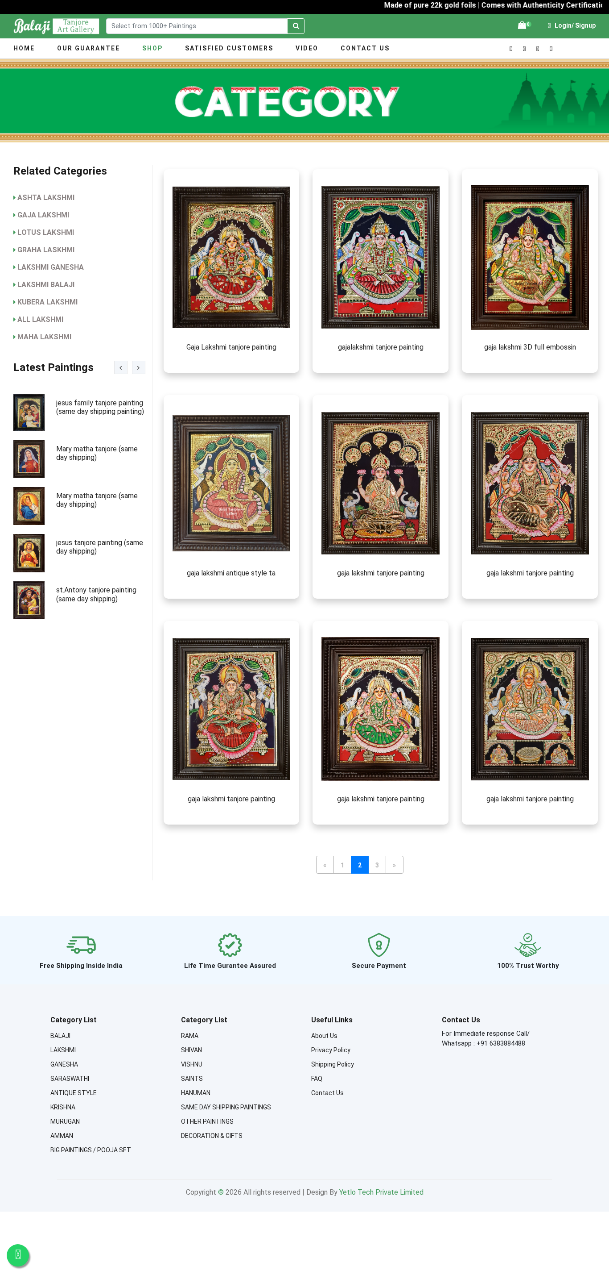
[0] (522, 25)
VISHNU (191, 1064)
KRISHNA (62, 1107)
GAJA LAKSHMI (43, 215)
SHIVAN (191, 1050)
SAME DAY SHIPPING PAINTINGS (226, 1107)
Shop (152, 48)
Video (307, 48)
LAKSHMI (63, 1050)
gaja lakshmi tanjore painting (380, 573)
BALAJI (60, 1035)
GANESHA (64, 1064)
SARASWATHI (69, 1078)
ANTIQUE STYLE (73, 1092)
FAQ (316, 1078)
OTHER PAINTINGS (207, 1121)
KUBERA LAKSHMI (47, 302)
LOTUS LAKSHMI (45, 232)
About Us (324, 1035)
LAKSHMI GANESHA (50, 267)
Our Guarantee (88, 48)
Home (24, 48)
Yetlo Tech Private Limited (381, 1192)
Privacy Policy (330, 1050)
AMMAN (61, 1135)
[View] (232, 257)
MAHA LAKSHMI (44, 337)
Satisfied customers (229, 48)
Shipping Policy (332, 1064)
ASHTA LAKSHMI (45, 197)
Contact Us (365, 48)
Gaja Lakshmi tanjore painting (231, 347)
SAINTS (192, 1078)
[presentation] (121, 367)
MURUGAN (65, 1121)
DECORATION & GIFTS (212, 1135)
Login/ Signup (574, 25)
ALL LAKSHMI (40, 319)
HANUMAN (195, 1092)
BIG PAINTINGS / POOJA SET (90, 1150)
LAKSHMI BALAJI (45, 284)
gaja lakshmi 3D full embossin (530, 347)
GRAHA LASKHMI (45, 250)
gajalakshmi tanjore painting (381, 347)
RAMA (189, 1035)
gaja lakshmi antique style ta (231, 573)
